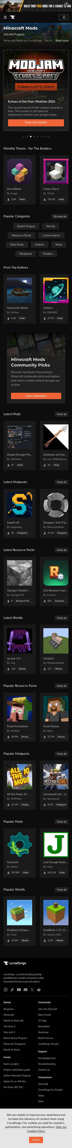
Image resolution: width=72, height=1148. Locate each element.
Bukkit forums (45, 1038)
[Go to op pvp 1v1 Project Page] (19, 649)
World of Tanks (11, 1050)
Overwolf (43, 1084)
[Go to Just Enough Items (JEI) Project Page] (56, 853)
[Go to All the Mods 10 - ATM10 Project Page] (19, 785)
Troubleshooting (46, 1064)
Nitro (41, 1101)
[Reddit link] (39, 990)
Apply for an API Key (14, 1081)
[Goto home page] (12, 17)
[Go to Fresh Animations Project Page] (19, 717)
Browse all (60, 216)
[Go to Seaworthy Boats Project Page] (19, 298)
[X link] (32, 990)
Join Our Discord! (47, 1009)
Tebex (41, 1096)
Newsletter (44, 1026)
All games (8, 1009)
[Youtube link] (19, 990)
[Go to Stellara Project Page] (56, 298)
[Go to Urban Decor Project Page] (56, 179)
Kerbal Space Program (15, 1038)
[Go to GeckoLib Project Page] (19, 853)
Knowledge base (47, 1058)
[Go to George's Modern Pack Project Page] (19, 581)
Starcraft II (9, 1032)
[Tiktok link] (12, 990)
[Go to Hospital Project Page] (56, 649)
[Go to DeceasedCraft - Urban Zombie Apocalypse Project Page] (56, 785)
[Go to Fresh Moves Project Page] (56, 717)
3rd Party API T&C (13, 1087)
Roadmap (43, 1032)
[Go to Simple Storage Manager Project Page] (19, 445)
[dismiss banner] (66, 4)
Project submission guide (16, 1070)
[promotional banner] (36, 6)
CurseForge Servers (48, 1044)
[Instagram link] (5, 990)
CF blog (42, 1021)
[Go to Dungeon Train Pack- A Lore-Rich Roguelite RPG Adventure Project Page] (56, 513)
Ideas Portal (44, 1015)
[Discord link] (25, 990)
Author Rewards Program (17, 1075)
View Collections (36, 396)
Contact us (44, 1070)
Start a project (11, 1064)
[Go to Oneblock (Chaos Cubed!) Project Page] (19, 921)
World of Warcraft (13, 1021)
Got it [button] (35, 1139)
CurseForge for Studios (50, 1090)
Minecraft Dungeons (14, 1044)
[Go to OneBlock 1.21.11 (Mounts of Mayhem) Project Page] (56, 921)
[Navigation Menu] (5, 17)
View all (61, 414)
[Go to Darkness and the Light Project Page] (56, 445)
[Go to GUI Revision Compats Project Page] (56, 581)
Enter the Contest (36, 122)
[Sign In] (64, 17)
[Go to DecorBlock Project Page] (19, 179)
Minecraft (8, 1015)
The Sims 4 (9, 1026)
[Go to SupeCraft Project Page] (19, 513)
